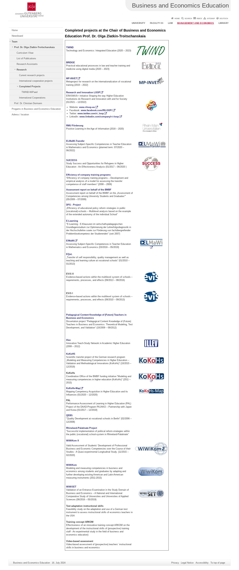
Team (14, 41)
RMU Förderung (74, 125)
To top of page (217, 562)
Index (199, 18)
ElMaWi (70, 240)
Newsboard (17, 36)
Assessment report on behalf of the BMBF (88, 189)
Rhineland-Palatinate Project (81, 428)
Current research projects (32, 75)
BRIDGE (70, 62)
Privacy (175, 562)
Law (170, 23)
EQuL (69, 254)
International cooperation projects (36, 81)
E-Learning (72, 221)
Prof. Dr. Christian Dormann (28, 103)
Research (22, 69)
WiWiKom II (72, 440)
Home (177, 18)
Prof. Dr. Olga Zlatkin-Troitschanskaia (34, 47)
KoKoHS (70, 354)
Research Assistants (27, 64)
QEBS (69, 415)
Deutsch (224, 18)
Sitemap (211, 18)
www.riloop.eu (87, 107)
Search (188, 18)
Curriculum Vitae (25, 53)
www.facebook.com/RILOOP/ (96, 110)
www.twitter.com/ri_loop (91, 113)
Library (224, 23)
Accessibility (202, 562)
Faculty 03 (156, 23)
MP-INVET (71, 78)
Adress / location (20, 114)
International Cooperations (32, 97)
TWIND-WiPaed (29, 92)
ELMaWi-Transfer (75, 141)
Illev (68, 340)
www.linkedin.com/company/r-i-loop (99, 116)
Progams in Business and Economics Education (36, 109)
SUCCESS (71, 160)
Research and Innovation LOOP (83, 92)
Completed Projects (29, 86)
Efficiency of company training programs (88, 174)
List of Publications (26, 58)
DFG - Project (73, 204)
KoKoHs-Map (73, 388)
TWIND (69, 47)
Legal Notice (187, 562)
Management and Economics (195, 23)
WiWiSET (71, 486)
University (138, 23)
